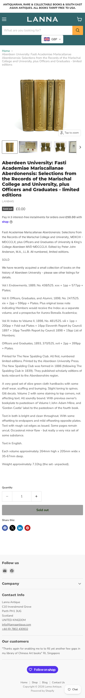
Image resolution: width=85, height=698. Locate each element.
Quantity (7, 487)
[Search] (77, 30)
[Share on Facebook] (5, 528)
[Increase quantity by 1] (36, 496)
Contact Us (58, 682)
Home (6, 51)
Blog (45, 682)
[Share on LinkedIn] (20, 528)
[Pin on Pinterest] (27, 528)
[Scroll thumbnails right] (79, 147)
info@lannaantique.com (16, 624)
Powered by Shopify (42, 691)
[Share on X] (12, 528)
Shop (35, 682)
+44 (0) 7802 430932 (15, 629)
